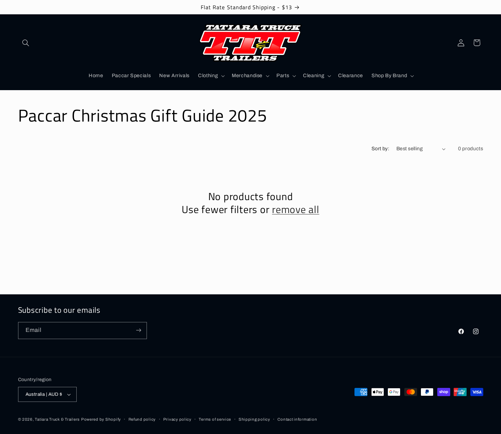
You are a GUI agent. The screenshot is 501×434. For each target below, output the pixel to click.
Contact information (297, 419)
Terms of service (215, 419)
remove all (295, 209)
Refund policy (142, 419)
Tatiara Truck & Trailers (57, 419)
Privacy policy (177, 419)
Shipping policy (254, 419)
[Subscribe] (138, 330)
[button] (26, 43)
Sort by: (380, 148)
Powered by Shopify (101, 419)
